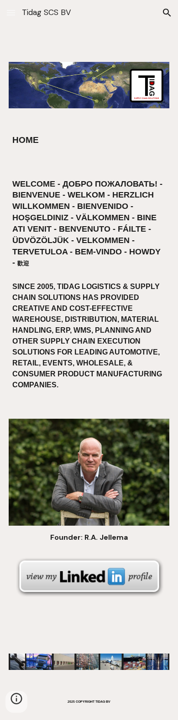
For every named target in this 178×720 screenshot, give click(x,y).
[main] (89, 140)
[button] (11, 12)
